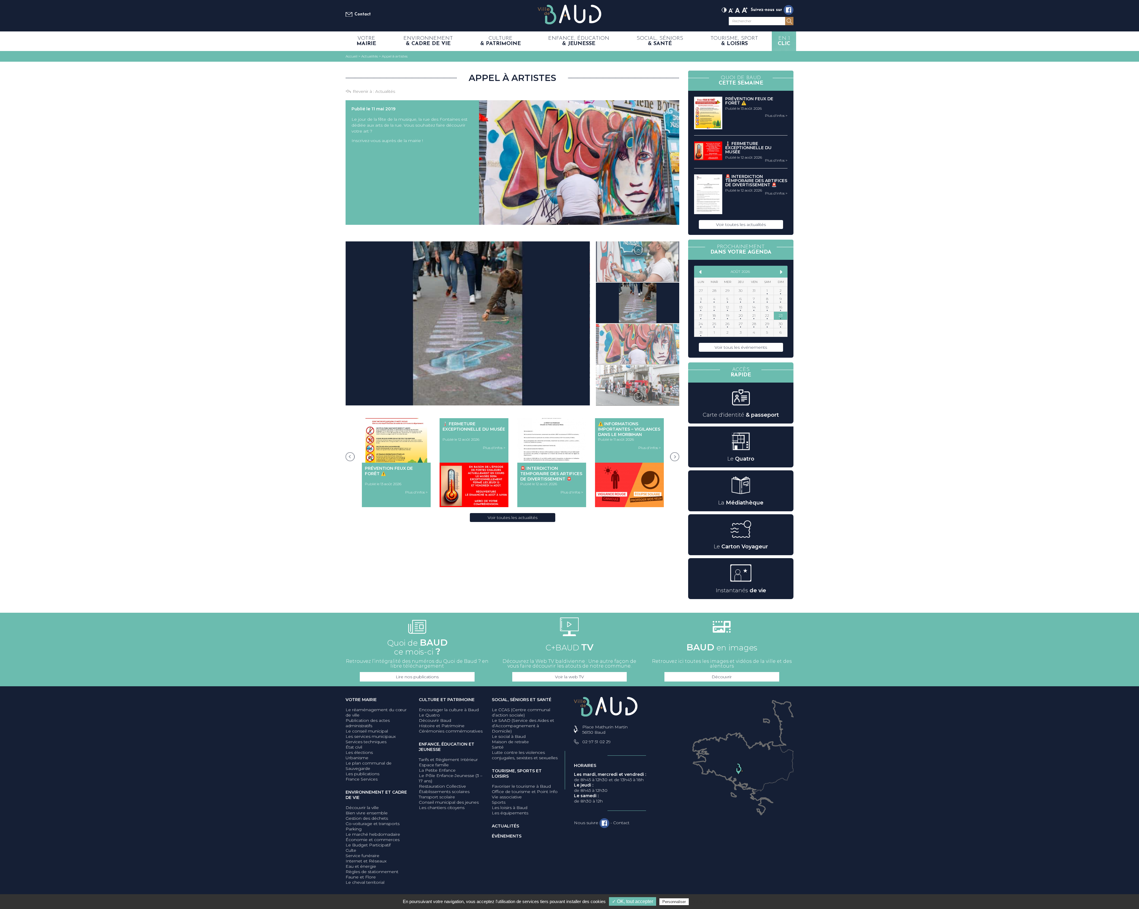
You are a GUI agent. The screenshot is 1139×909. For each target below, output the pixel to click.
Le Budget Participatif (368, 845)
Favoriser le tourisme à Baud (521, 786)
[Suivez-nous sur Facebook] (788, 10)
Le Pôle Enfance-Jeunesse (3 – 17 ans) (450, 778)
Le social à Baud (509, 736)
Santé (498, 747)
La (740, 502)
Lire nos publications (417, 676)
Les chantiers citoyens (441, 807)
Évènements (506, 836)
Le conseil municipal (367, 731)
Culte (351, 850)
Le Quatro (429, 715)
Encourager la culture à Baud (449, 709)
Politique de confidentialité (716, 901)
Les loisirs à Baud (509, 807)
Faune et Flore (361, 877)
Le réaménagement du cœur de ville (376, 712)
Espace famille (434, 765)
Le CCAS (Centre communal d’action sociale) (521, 712)
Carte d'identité (741, 415)
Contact (362, 14)
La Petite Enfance (437, 770)
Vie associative (507, 797)
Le (740, 459)
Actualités (385, 91)
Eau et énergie (361, 866)
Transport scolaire (437, 797)
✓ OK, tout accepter (632, 901)
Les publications (362, 773)
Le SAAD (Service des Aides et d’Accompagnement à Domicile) (523, 726)
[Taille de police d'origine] (737, 9)
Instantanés (741, 590)
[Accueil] (569, 15)
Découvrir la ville (362, 807)
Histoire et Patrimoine (441, 725)
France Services (362, 779)
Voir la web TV (569, 676)
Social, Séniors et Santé (521, 699)
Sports (498, 802)
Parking (354, 829)
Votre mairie (361, 699)
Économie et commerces (373, 839)
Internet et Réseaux (366, 861)
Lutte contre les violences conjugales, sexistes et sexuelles (525, 755)
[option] (638, 262)
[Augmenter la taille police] (745, 9)
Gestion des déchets (367, 818)
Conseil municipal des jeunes (449, 802)
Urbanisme (357, 757)
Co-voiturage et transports (373, 823)
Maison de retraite (510, 741)
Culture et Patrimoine (447, 699)
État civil (354, 747)
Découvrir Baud (435, 720)
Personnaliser (674, 902)
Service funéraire (362, 855)
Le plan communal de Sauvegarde (369, 765)
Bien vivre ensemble (367, 813)
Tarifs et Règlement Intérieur (448, 759)
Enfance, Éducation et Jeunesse (446, 746)
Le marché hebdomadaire (373, 834)
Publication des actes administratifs (368, 723)
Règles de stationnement (372, 871)
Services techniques (366, 741)
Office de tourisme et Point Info (525, 791)
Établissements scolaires (444, 791)
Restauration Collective (442, 786)
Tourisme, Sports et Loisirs (517, 773)
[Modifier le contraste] (724, 9)
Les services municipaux (371, 736)
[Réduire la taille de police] (730, 9)
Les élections (359, 752)
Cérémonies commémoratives (451, 731)
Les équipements (510, 813)
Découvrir (722, 676)
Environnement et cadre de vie (376, 794)
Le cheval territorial (365, 882)
